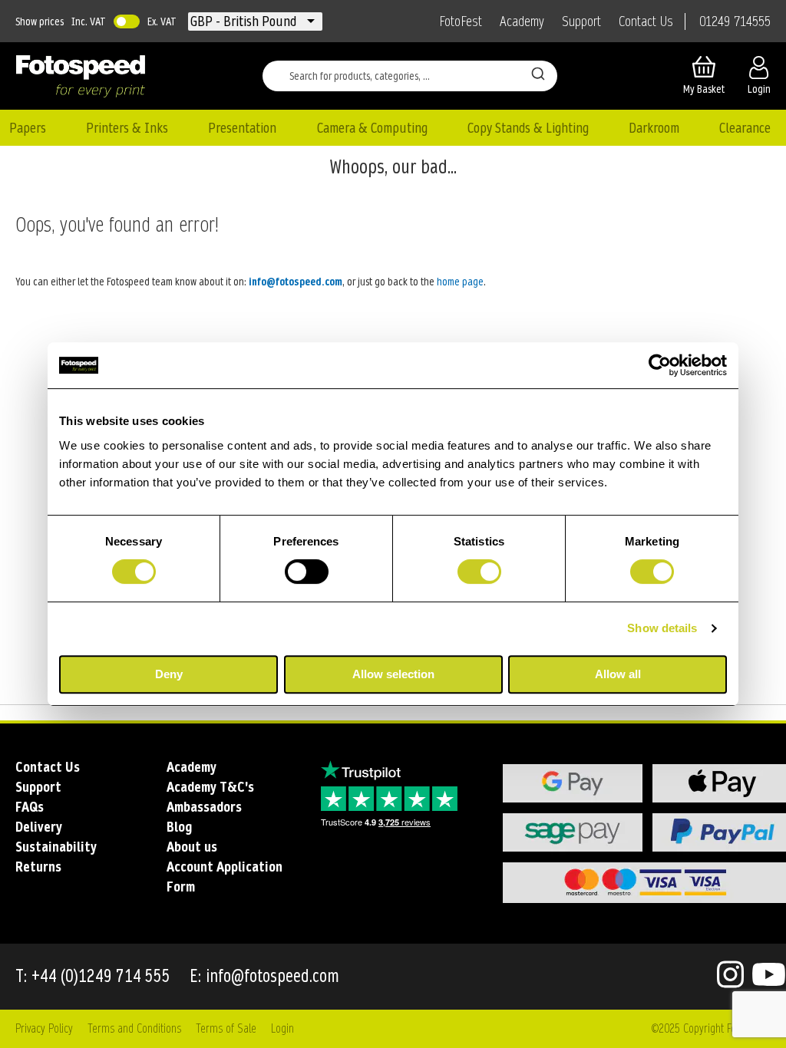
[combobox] (410, 76)
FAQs (29, 806)
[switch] (307, 573)
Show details (662, 627)
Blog (179, 826)
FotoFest (460, 21)
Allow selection (393, 674)
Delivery (38, 826)
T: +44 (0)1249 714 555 (92, 976)
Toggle (127, 21)
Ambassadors (204, 806)
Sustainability (56, 846)
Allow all (618, 674)
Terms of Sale (226, 1028)
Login (282, 1028)
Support (581, 21)
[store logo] (80, 76)
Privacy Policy (44, 1028)
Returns (38, 866)
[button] (244, 21)
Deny (169, 674)
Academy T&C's (210, 786)
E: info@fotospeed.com (264, 976)
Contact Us (646, 21)
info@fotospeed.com (295, 281)
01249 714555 (735, 21)
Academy (522, 21)
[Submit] (538, 73)
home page (460, 281)
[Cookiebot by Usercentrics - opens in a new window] (660, 365)
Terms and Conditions (134, 1028)
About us (192, 846)
